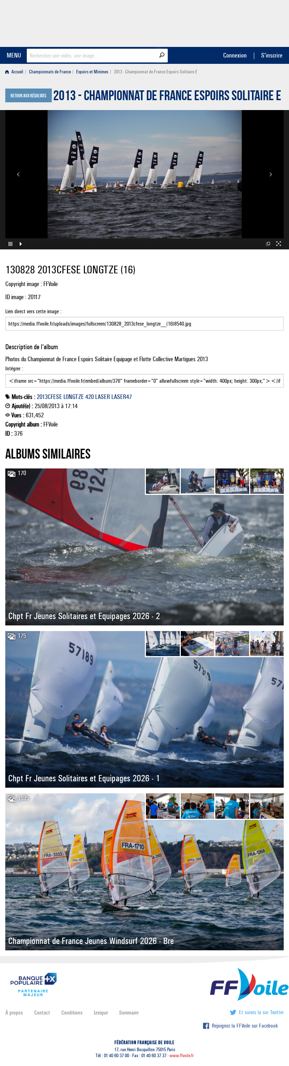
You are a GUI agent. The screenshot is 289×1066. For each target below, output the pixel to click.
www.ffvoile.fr (182, 1056)
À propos (14, 1012)
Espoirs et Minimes (92, 72)
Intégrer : (14, 368)
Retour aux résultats (28, 95)
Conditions (71, 1012)
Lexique (101, 1012)
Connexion (235, 55)
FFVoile (239, 22)
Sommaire (129, 1012)
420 (89, 396)
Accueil (16, 72)
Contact (42, 1012)
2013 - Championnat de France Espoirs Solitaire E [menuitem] (155, 72)
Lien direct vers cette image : (33, 311)
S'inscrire (271, 55)
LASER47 (121, 396)
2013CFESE (49, 396)
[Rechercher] (162, 55)
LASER (102, 396)
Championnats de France (50, 72)
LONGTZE (73, 396)
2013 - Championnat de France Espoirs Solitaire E (167, 97)
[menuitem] (15, 72)
